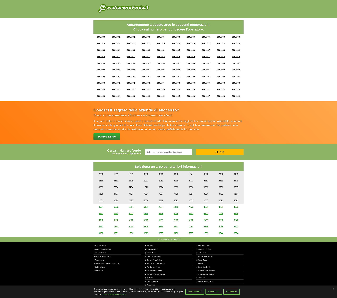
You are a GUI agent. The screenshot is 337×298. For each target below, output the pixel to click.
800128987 (206, 90)
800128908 (221, 37)
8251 (116, 233)
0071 (146, 181)
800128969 (236, 76)
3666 (191, 187)
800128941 (116, 63)
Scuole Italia (150, 253)
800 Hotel (149, 246)
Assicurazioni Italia (204, 249)
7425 (176, 194)
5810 (191, 220)
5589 (146, 200)
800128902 (131, 37)
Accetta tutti (231, 292)
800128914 (161, 44)
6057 (191, 194)
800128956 (191, 70)
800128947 (206, 63)
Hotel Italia (99, 271)
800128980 (101, 90)
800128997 (206, 96)
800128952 (131, 70)
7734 (116, 187)
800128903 (146, 37)
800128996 (191, 96)
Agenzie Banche (203, 246)
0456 (101, 220)
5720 (236, 181)
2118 (176, 207)
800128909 (236, 37)
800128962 (131, 76)
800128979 (236, 83)
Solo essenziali (195, 292)
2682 (206, 181)
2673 (236, 227)
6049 (131, 227)
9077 (161, 194)
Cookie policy (107, 294)
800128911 (116, 44)
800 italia (200, 263)
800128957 (206, 70)
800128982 (131, 90)
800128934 (161, 57)
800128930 (101, 57)
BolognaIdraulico (101, 253)
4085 (221, 227)
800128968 (221, 76)
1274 (191, 174)
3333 (101, 213)
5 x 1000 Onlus (151, 249)
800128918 (221, 44)
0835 (206, 200)
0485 (116, 213)
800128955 (176, 70)
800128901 (116, 37)
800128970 (101, 83)
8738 (161, 213)
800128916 (191, 44)
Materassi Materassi (153, 256)
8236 (236, 213)
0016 (116, 200)
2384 (161, 207)
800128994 (161, 96)
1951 (131, 174)
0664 (236, 194)
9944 (221, 233)
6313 (191, 213)
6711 (206, 220)
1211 (161, 220)
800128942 (131, 63)
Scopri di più (106, 136)
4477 (116, 194)
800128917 (206, 44)
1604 (101, 200)
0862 (206, 187)
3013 (146, 233)
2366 (206, 227)
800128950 (101, 70)
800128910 (101, 44)
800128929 (236, 50)
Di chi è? (149, 278)
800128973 (146, 83)
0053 (191, 200)
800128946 (191, 63)
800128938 (221, 57)
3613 (161, 174)
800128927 (206, 50)
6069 (116, 207)
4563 (236, 207)
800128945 (176, 63)
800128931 (116, 57)
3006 (206, 194)
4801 (206, 207)
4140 (221, 181)
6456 (176, 174)
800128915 (176, 44)
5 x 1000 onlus (100, 246)
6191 (146, 207)
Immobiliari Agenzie (204, 256)
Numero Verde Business (206, 271)
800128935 (176, 57)
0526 (206, 174)
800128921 (116, 50)
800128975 (176, 83)
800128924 (161, 50)
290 (191, 227)
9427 (131, 194)
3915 (236, 187)
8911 (191, 181)
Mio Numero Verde (153, 267)
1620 (146, 187)
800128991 (116, 96)
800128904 (161, 37)
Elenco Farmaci (152, 281)
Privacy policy (120, 294)
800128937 (206, 57)
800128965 (176, 76)
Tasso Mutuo (202, 260)
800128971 (116, 83)
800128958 (221, 70)
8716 (101, 181)
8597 (161, 233)
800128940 (101, 63)
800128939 (236, 57)
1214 (131, 207)
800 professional (203, 267)
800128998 (221, 96)
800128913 (146, 44)
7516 (221, 213)
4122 (206, 213)
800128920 (101, 50)
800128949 (236, 63)
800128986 (191, 90)
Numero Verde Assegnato (155, 263)
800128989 (236, 90)
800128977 (206, 83)
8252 (221, 187)
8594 (236, 233)
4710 (116, 181)
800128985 (176, 90)
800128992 (131, 96)
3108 (131, 181)
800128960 (101, 76)
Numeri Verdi (100, 260)
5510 (131, 220)
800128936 (191, 57)
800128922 (131, 50)
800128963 (146, 76)
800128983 (146, 90)
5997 (191, 233)
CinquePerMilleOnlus (103, 249)
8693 (176, 200)
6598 (101, 194)
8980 (161, 181)
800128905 (176, 37)
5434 (131, 187)
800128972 (131, 83)
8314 (161, 187)
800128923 (146, 50)
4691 (236, 200)
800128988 (221, 90)
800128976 (191, 83)
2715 (131, 200)
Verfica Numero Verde (205, 281)
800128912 (131, 44)
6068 (101, 187)
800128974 (161, 83)
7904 (146, 194)
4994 (101, 207)
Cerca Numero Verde (154, 271)
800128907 (206, 37)
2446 (221, 174)
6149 (236, 174)
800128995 (176, 96)
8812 (176, 227)
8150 (176, 233)
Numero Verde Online (154, 260)
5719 (161, 200)
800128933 (146, 57)
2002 (176, 187)
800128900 (101, 37)
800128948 (221, 63)
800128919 (236, 44)
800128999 (236, 96)
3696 (146, 174)
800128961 (116, 76)
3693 (221, 200)
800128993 (146, 96)
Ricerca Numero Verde (103, 256)
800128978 (221, 83)
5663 (131, 213)
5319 (146, 220)
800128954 (161, 70)
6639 (176, 213)
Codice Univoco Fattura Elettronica (107, 263)
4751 (221, 207)
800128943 (146, 63)
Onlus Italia (150, 285)
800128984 (161, 90)
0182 (101, 233)
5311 (116, 174)
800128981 (116, 90)
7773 (191, 207)
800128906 (191, 37)
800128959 (236, 70)
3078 (236, 220)
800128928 (221, 50)
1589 (206, 233)
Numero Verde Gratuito (205, 274)
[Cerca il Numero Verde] (123, 8)
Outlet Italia (201, 253)
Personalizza (213, 292)
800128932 (131, 57)
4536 (161, 227)
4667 (101, 227)
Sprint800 (201, 278)
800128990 (101, 96)
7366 (101, 174)
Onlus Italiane (100, 267)
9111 (116, 227)
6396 (146, 227)
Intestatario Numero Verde (155, 274)
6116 (146, 213)
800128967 (206, 76)
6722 (116, 220)
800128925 (176, 50)
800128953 (146, 70)
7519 (176, 220)
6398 (221, 220)
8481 (221, 194)
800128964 (161, 76)
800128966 (191, 76)
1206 (131, 233)
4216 (176, 181)
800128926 (191, 50)
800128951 (116, 70)
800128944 (161, 63)
